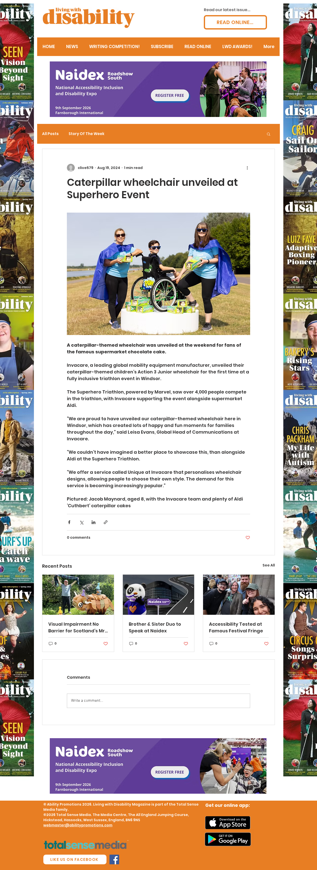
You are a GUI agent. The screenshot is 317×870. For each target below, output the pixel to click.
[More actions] (247, 168)
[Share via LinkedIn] (93, 522)
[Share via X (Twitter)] (81, 522)
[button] (268, 134)
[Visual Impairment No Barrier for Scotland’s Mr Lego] (78, 595)
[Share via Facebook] (69, 522)
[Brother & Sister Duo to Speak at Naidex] (158, 595)
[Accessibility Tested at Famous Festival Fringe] (239, 595)
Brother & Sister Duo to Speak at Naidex (155, 627)
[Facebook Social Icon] (114, 859)
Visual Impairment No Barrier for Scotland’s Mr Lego (76, 627)
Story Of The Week (87, 134)
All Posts (50, 134)
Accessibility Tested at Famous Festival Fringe (236, 627)
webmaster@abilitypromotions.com (77, 825)
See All (269, 565)
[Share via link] (105, 522)
